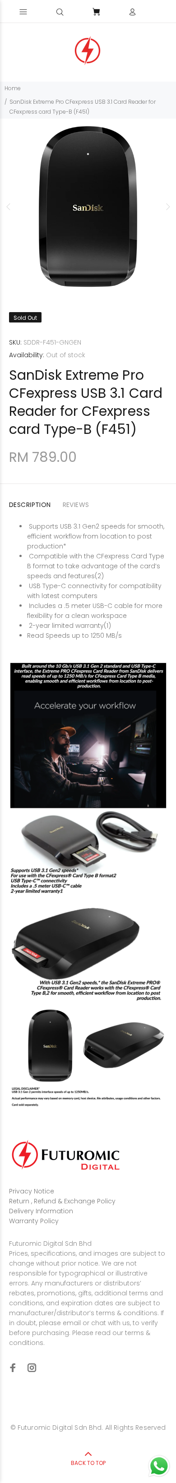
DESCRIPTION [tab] (30, 504)
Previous (8, 206)
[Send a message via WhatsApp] (159, 1466)
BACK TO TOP (88, 1463)
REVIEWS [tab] (76, 504)
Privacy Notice (31, 1191)
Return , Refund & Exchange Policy (62, 1201)
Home (13, 88)
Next (167, 206)
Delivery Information (41, 1211)
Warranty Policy (34, 1220)
